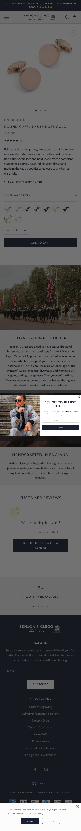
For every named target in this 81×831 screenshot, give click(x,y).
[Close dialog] (79, 397)
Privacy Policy (36, 813)
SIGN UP (61, 427)
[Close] (77, 806)
